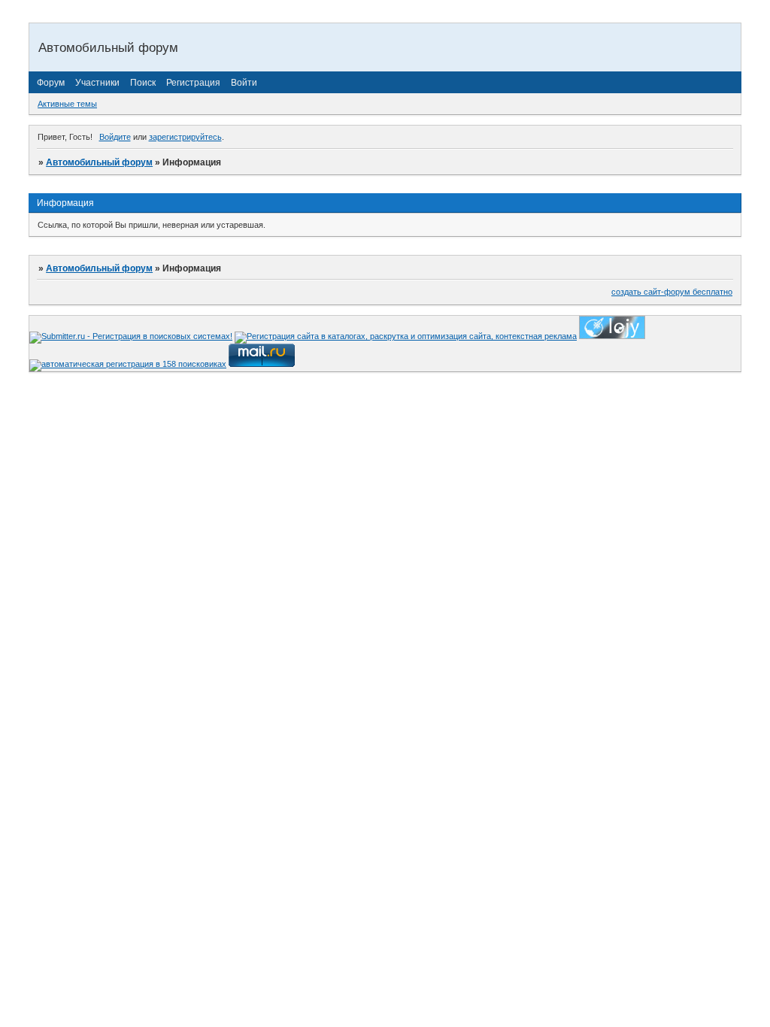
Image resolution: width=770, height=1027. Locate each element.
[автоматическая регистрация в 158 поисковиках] (127, 363)
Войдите (115, 136)
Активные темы (67, 103)
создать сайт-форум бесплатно (671, 291)
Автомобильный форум (99, 162)
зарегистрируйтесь (185, 136)
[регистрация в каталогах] (612, 336)
